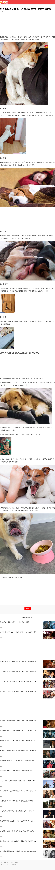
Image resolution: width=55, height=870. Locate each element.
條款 (11, 864)
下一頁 (27, 608)
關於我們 (2, 864)
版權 (15, 864)
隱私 (13, 864)
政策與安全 (7, 864)
